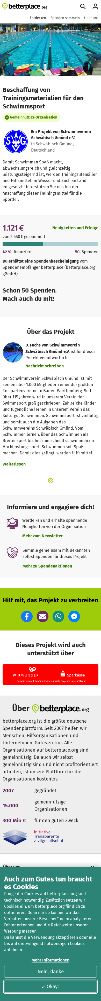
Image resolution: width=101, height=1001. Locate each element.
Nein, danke (51, 971)
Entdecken (38, 18)
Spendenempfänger (21, 267)
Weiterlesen (14, 464)
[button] (27, 616)
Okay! (53, 986)
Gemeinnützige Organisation (33, 117)
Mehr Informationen (50, 960)
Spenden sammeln (65, 18)
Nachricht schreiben (44, 366)
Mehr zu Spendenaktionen (47, 566)
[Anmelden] (95, 6)
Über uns (91, 18)
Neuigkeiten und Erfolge (75, 227)
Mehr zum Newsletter (42, 535)
